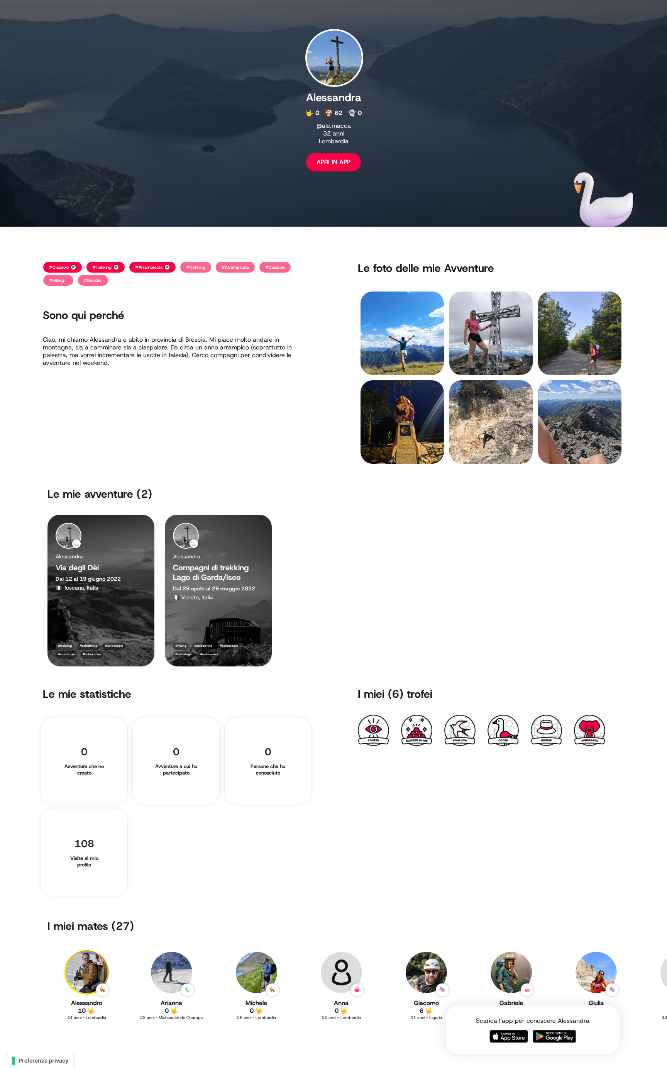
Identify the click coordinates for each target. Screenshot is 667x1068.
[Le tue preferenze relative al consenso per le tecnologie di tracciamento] (40, 1060)
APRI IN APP (333, 162)
